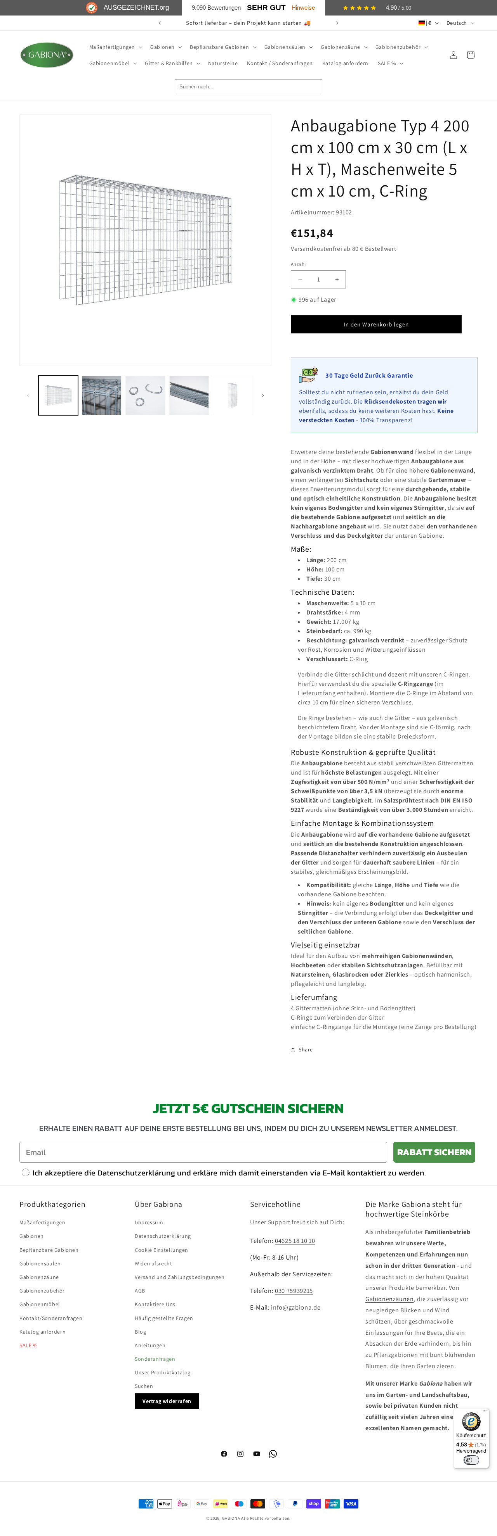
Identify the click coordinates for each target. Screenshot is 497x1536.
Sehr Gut (266, 7)
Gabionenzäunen (389, 1299)
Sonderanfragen (155, 1358)
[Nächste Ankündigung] (337, 23)
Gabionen (31, 1235)
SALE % (28, 1345)
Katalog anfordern (42, 1331)
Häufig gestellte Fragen (164, 1318)
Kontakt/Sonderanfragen (50, 1318)
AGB (140, 1290)
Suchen (144, 1385)
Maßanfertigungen (42, 1222)
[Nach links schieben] (27, 395)
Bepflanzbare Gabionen (49, 1249)
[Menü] (484, 1412)
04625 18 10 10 (295, 1240)
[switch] (471, 1460)
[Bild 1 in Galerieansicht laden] (58, 395)
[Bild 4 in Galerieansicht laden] (189, 395)
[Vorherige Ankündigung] (159, 23)
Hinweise (303, 7)
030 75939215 (294, 1290)
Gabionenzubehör (42, 1290)
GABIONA (231, 1518)
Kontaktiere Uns (155, 1304)
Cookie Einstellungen (161, 1249)
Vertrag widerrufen (166, 1401)
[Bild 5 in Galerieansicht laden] (232, 395)
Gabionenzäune (39, 1277)
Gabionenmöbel (39, 1304)
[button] (115, 47)
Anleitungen (150, 1345)
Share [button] (306, 1049)
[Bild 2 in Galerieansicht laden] (102, 395)
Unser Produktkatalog (163, 1372)
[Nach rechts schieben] (262, 395)
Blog (140, 1331)
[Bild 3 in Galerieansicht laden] (145, 395)
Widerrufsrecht (153, 1263)
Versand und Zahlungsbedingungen (180, 1277)
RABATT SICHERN (434, 1152)
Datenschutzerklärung (163, 1235)
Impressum (149, 1222)
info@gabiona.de (295, 1307)
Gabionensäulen (40, 1263)
